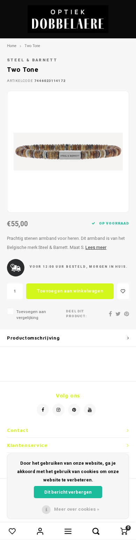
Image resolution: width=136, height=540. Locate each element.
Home (11, 45)
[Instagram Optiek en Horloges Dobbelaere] (58, 410)
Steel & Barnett (32, 60)
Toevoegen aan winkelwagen (70, 291)
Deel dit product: (76, 314)
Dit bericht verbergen (68, 492)
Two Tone (32, 45)
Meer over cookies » (76, 509)
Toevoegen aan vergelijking (31, 315)
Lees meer (95, 247)
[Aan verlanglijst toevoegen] (123, 291)
